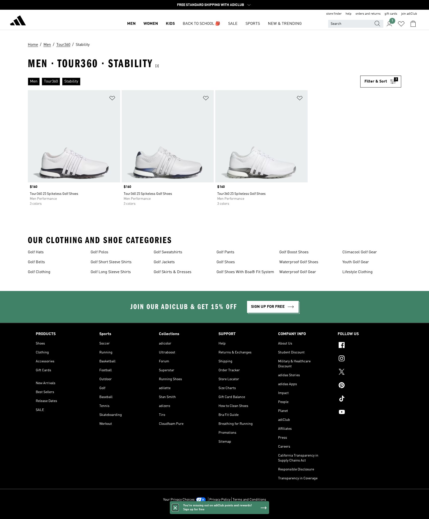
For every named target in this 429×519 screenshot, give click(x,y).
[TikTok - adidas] (365, 399)
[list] (194, 82)
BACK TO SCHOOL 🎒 (201, 24)
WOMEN (150, 24)
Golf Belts (36, 262)
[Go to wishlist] (401, 24)
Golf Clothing (39, 272)
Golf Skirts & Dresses (172, 272)
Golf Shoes (225, 262)
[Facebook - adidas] (365, 345)
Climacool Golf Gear (359, 252)
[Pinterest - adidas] (365, 386)
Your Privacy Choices (179, 499)
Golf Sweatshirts (168, 252)
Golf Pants (225, 252)
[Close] (175, 507)
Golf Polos (99, 252)
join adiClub (409, 13)
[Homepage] (18, 21)
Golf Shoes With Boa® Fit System (245, 272)
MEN (131, 24)
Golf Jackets (164, 262)
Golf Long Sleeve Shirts (111, 272)
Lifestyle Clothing (357, 272)
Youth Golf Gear (355, 262)
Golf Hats (36, 252)
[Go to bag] (413, 24)
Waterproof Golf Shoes (298, 262)
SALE (233, 24)
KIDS (170, 24)
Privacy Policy (219, 499)
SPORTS (253, 24)
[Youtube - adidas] (365, 412)
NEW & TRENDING (285, 24)
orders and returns (368, 13)
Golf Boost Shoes (294, 252)
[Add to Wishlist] (112, 99)
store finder (334, 13)
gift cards (391, 13)
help (349, 13)
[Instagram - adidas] (365, 359)
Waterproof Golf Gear (297, 272)
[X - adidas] (365, 372)
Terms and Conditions (249, 499)
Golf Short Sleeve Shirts (111, 262)
